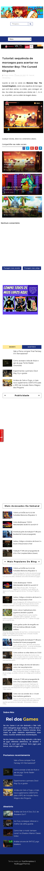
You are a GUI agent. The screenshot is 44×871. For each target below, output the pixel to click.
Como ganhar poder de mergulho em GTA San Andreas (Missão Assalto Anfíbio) (26, 627)
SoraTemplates (28, 861)
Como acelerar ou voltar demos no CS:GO (27, 652)
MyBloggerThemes (22, 864)
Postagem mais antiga (32, 268)
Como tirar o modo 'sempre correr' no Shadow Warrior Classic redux (27, 833)
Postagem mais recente (12, 268)
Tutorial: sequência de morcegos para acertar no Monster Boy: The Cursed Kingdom (19, 164)
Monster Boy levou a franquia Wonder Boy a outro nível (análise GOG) (22, 211)
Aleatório (32, 347)
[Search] (30, 24)
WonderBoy (6, 78)
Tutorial (31, 75)
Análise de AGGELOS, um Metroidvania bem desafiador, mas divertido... (22, 188)
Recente (12, 347)
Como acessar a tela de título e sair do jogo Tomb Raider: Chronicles (26, 363)
